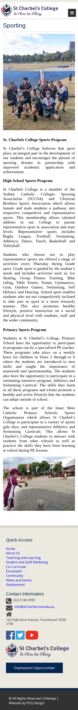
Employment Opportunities (34, 668)
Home (10, 548)
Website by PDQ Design (26, 703)
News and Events (19, 580)
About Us (13, 553)
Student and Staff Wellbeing (27, 562)
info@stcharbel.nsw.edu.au (34, 606)
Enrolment (14, 571)
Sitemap (50, 698)
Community (14, 575)
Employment (15, 584)
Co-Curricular (16, 567)
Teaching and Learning (23, 558)
